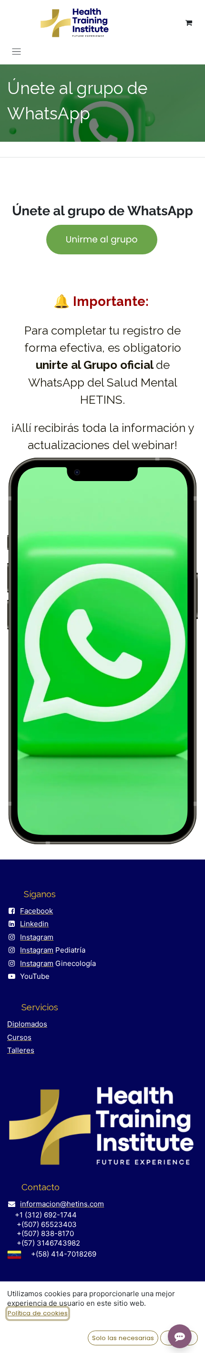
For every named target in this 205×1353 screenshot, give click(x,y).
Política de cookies (38, 1313)
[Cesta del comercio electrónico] (189, 23)
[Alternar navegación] (16, 51)
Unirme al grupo (102, 238)
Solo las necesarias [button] (123, 1338)
